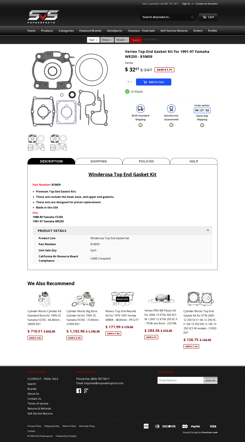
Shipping (98, 161)
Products (47, 30)
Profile (212, 30)
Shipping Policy (52, 426)
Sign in (186, 3)
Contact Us (34, 398)
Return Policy (69, 426)
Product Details (52, 231)
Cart (210, 17)
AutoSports (114, 30)
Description (51, 161)
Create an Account (207, 3)
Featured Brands (90, 30)
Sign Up (210, 380)
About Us (33, 394)
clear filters (150, 39)
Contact (31, 431)
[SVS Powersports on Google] (86, 392)
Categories (66, 30)
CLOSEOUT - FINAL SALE (43, 379)
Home (32, 30)
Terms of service (38, 403)
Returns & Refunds (39, 408)
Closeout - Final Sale (141, 30)
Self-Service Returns (174, 30)
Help (194, 161)
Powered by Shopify (66, 436)
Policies (146, 161)
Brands (32, 389)
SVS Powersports (44, 436)
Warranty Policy (87, 426)
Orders (197, 30)
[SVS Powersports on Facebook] (78, 392)
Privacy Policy (34, 426)
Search (136, 40)
